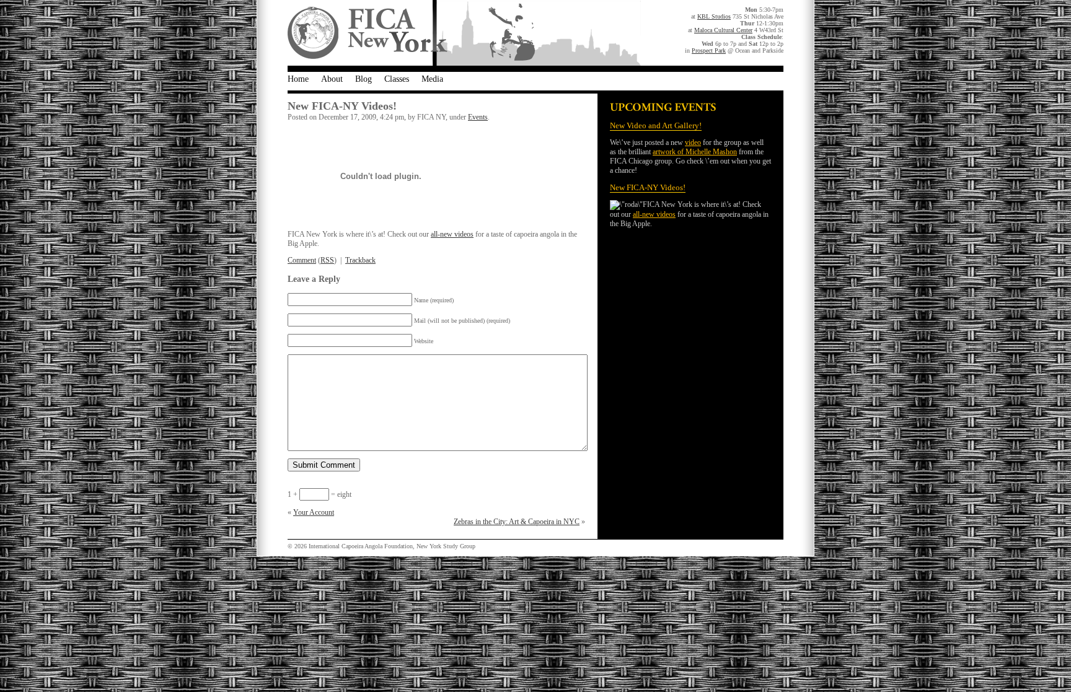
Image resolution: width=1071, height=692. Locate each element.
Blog (363, 79)
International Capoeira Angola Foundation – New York (464, 33)
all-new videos (654, 214)
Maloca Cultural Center (723, 30)
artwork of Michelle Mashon (695, 151)
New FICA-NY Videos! (647, 187)
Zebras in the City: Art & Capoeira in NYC (517, 521)
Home (298, 79)
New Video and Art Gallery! (656, 125)
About (332, 79)
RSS (327, 260)
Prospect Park (709, 50)
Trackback (360, 260)
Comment (302, 260)
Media (432, 79)
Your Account (313, 512)
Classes (396, 79)
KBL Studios (714, 16)
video (693, 142)
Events (478, 117)
